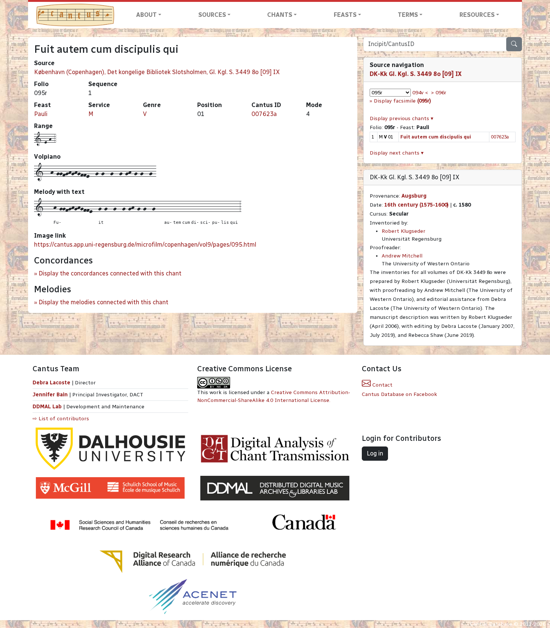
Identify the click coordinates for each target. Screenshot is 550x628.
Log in (375, 453)
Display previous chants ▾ (401, 118)
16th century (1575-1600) (416, 205)
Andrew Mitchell (402, 256)
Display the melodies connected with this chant (103, 302)
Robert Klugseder (403, 231)
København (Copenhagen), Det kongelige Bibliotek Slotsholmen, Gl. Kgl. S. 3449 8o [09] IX (157, 72)
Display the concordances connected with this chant (110, 273)
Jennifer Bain (51, 394)
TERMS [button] (408, 14)
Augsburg (414, 196)
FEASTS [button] (345, 14)
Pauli (41, 114)
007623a (264, 114)
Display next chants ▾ (397, 153)
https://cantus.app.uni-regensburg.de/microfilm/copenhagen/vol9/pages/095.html (145, 244)
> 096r (438, 92)
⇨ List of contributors (61, 418)
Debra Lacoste (51, 382)
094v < (420, 92)
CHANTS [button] (279, 14)
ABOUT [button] (146, 14)
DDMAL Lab (47, 406)
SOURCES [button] (212, 14)
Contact (381, 385)
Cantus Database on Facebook (399, 394)
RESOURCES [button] (477, 14)
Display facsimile (402, 101)
